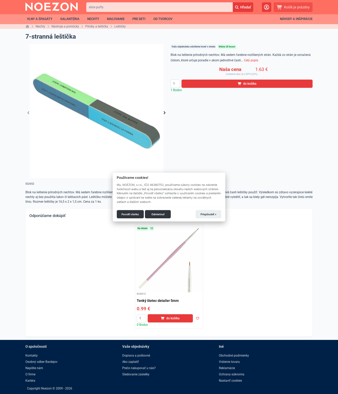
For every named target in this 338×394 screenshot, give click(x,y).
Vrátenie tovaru (229, 362)
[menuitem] (40, 19)
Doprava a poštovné (136, 355)
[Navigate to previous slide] (28, 113)
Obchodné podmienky (234, 355)
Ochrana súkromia (231, 374)
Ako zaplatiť (130, 362)
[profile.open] (266, 7)
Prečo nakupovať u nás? (139, 368)
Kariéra (30, 380)
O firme (30, 374)
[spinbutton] (175, 84)
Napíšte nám (34, 368)
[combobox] (159, 7)
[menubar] (99, 19)
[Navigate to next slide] (164, 113)
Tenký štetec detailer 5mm (158, 301)
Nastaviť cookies (230, 380)
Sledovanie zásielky (135, 374)
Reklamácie (227, 368)
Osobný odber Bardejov (41, 362)
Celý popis (251, 60)
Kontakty (31, 355)
